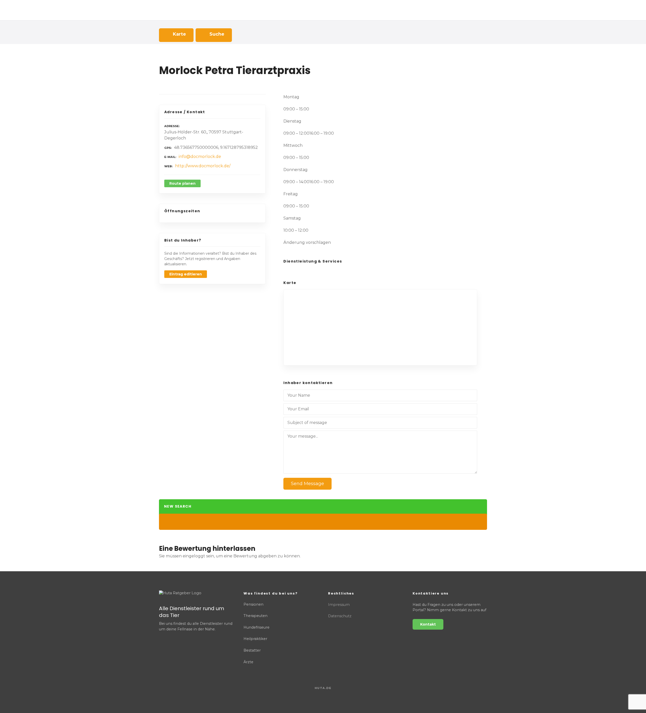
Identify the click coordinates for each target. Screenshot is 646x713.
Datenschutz (340, 616)
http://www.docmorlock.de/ (202, 165)
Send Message (307, 483)
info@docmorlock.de (200, 156)
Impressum (339, 604)
